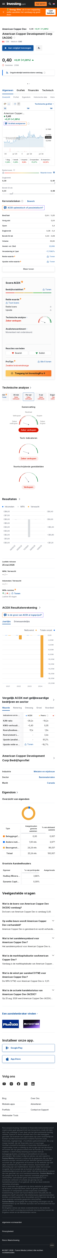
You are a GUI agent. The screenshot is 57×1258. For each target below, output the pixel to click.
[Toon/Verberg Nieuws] (18, 103)
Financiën (33, 90)
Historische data (40, 97)
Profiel (16, 97)
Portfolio (6, 1110)
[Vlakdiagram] (8, 103)
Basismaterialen (47, 777)
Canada (51, 783)
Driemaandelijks (22, 621)
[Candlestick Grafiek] (5, 103)
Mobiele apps (8, 1104)
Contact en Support (40, 1110)
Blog (4, 1098)
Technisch (48, 90)
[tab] (16, 397)
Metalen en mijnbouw (44, 771)
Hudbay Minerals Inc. (13, 876)
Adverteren (36, 1104)
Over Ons (35, 1098)
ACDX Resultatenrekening (19, 607)
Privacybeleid (7, 1231)
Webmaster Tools (10, 1115)
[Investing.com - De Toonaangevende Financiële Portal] (16, 4)
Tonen (30, 744)
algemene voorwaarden (12, 1222)
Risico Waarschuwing (10, 1240)
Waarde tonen (46, 173)
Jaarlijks (6, 621)
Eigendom (26, 97)
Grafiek (21, 90)
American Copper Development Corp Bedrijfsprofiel (23, 758)
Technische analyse (15, 387)
